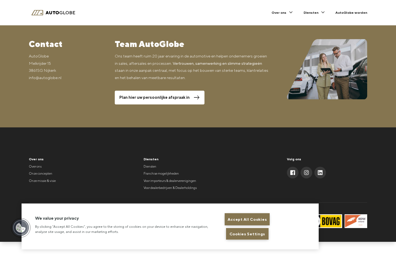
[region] (170, 226)
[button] (20, 227)
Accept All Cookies (247, 219)
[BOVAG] (324, 221)
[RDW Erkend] (356, 221)
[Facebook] (292, 172)
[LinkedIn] (320, 172)
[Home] (55, 13)
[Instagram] (306, 172)
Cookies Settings (247, 234)
